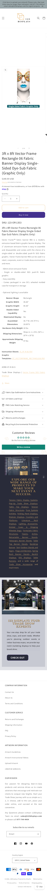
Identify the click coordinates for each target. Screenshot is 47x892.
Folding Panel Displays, (27, 513)
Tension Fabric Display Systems (23, 500)
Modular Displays (16, 517)
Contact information (24, 886)
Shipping (4, 182)
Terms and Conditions (14, 703)
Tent (18, 547)
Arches (34, 534)
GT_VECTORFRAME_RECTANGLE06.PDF (28, 358)
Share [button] (7, 383)
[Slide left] (18, 148)
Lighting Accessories (28, 524)
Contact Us (9, 692)
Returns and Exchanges (14, 719)
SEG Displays (25, 557)
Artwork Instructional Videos (16, 757)
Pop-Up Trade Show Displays (23, 503)
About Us (9, 698)
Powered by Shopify (24, 879)
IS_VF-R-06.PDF (26, 351)
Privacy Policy (10, 736)
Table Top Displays (18, 507)
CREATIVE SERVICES (12, 769)
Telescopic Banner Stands (20, 540)
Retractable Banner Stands (23, 537)
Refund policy (37, 879)
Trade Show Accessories (20, 564)
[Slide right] (29, 148)
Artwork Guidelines (13, 752)
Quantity (5, 194)
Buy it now (23, 215)
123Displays (14, 879)
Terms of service (24, 883)
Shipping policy (37, 883)
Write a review (23, 447)
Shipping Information (13, 725)
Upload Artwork (11, 763)
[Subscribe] (38, 834)
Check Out (18, 657)
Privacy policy (12, 883)
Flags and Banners (23, 551)
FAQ (6, 730)
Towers (25, 534)
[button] (3, 18)
